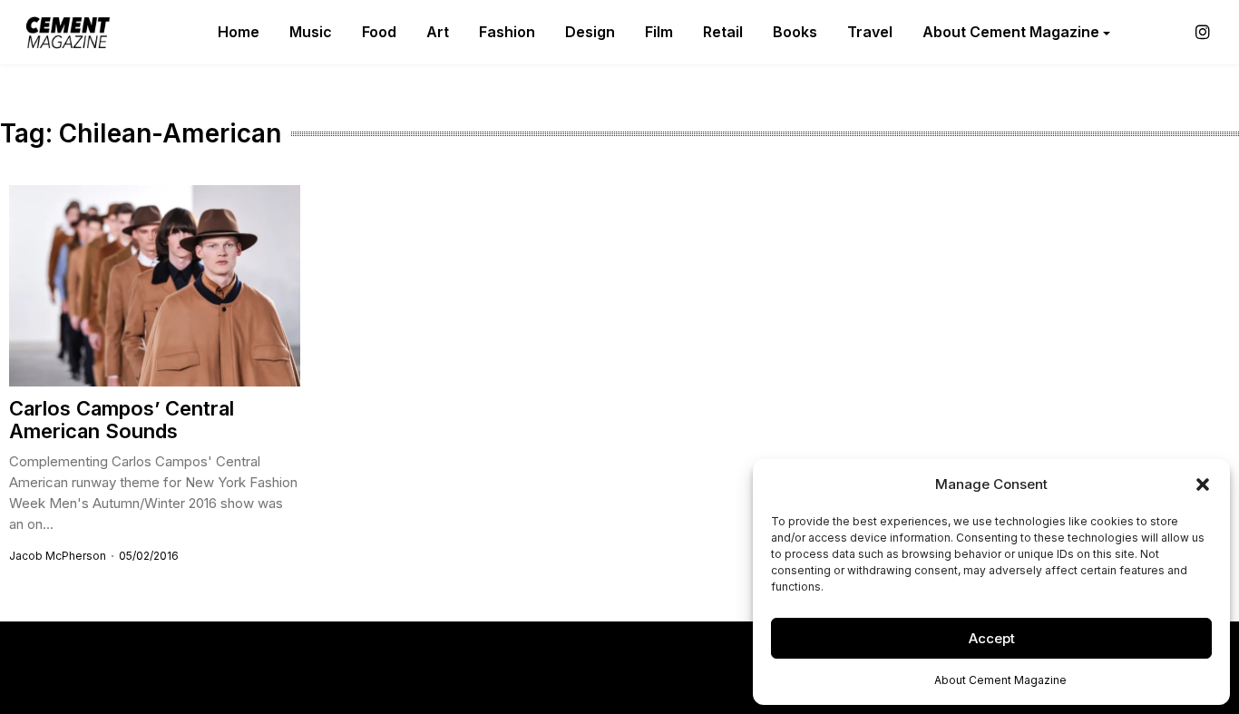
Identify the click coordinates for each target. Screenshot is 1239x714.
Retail (723, 32)
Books (795, 32)
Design (590, 32)
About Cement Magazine (1000, 680)
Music (310, 32)
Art (437, 32)
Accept (992, 638)
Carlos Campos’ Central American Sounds (121, 419)
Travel (870, 32)
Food (379, 32)
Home (238, 32)
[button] (1203, 484)
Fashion (507, 32)
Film (659, 32)
